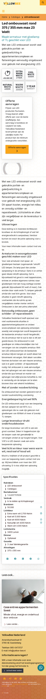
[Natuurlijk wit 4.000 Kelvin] (7, 87)
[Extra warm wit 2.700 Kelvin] (19, 74)
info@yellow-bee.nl (16, 650)
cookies (12, 686)
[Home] (4, 678)
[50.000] (7, 74)
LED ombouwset (31, 17)
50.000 (10, 507)
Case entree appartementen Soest (21, 609)
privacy (4, 686)
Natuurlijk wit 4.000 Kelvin (19, 523)
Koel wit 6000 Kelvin (16, 520)
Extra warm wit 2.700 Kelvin (19, 513)
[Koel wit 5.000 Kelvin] (31, 74)
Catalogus (15, 17)
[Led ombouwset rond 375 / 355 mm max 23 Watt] (11, 3)
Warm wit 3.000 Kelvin (17, 526)
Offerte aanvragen (17, 148)
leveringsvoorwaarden (20, 684)
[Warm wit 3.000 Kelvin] (19, 87)
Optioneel (11, 538)
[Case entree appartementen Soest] (23, 591)
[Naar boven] (20, 678)
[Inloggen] (10, 678)
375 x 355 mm (14, 550)
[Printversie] (7, 559)
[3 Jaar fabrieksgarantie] (31, 87)
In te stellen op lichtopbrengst (20, 501)
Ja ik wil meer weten (14, 670)
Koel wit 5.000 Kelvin (16, 516)
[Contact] (15, 678)
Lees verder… (13, 624)
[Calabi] (5, 692)
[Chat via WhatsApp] (41, 667)
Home (4, 17)
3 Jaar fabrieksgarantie (17, 544)
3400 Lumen (13, 532)
